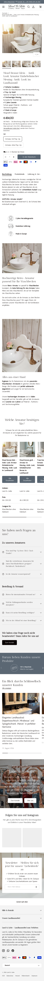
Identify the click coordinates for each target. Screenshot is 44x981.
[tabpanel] (22, 192)
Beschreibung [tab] (7, 174)
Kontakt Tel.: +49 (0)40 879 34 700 (29, 2)
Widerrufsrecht (25, 976)
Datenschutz (10, 976)
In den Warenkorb (29, 157)
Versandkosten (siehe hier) (11, 128)
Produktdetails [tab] (19, 174)
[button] (40, 6)
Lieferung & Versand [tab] (35, 174)
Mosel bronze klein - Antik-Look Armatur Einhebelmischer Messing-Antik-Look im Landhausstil (20, 15)
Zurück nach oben (22, 902)
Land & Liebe (10, 972)
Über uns (30, 801)
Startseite (4, 13)
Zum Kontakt (9, 642)
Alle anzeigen (6, 688)
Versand (17, 976)
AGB (3, 976)
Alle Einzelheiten (10, 479)
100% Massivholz (9, 2)
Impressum (34, 976)
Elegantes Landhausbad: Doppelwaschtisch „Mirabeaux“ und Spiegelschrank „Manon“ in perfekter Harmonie (19, 722)
